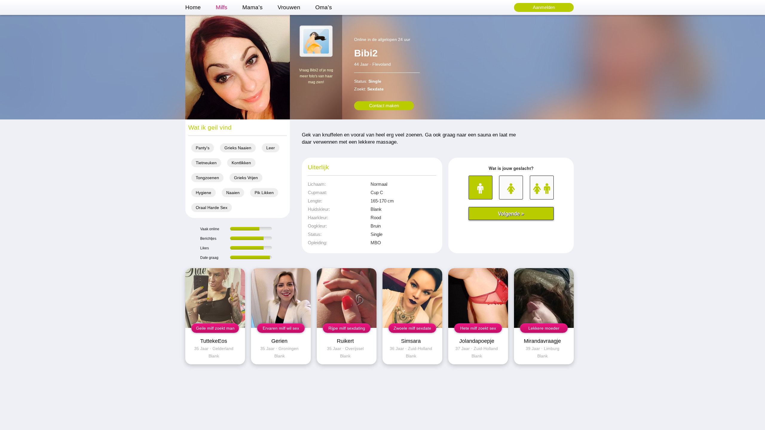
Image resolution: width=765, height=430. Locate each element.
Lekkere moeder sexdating (543, 329)
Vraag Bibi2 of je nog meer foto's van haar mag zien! (316, 76)
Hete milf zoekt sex (478, 328)
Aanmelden (544, 7)
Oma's (323, 7)
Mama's (252, 7)
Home (193, 7)
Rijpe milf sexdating (346, 328)
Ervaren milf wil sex (281, 328)
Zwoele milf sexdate (412, 328)
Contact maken (384, 105)
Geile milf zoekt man (215, 328)
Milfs (221, 7)
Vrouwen (289, 7)
